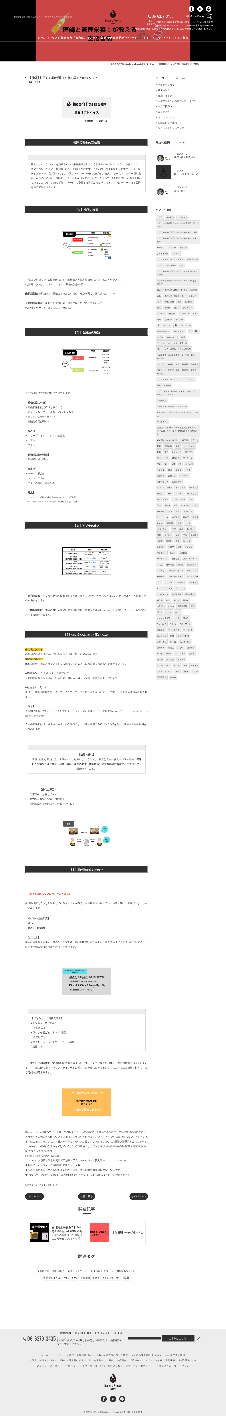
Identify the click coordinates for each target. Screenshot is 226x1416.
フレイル (161, 313)
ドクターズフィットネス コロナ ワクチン (175, 379)
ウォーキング (188, 446)
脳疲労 (171, 647)
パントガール (162, 421)
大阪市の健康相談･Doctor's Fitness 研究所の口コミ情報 (178, 225)
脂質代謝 (168, 319)
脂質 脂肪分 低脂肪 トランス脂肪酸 (174, 349)
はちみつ (189, 463)
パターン (179, 493)
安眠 (185, 535)
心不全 (195, 671)
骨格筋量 (172, 313)
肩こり (195, 440)
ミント (188, 523)
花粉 (192, 606)
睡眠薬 (180, 564)
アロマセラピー (191, 576)
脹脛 (172, 635)
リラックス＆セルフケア (171, 128)
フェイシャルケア (164, 671)
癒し (168, 600)
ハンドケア (180, 653)
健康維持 (194, 665)
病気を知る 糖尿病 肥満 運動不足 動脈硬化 (177, 364)
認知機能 (190, 647)
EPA (190, 331)
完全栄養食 (176, 481)
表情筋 (173, 677)
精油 (179, 546)
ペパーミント (162, 529)
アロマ (171, 546)
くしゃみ (168, 582)
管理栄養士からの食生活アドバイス (41, 1184)
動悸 (177, 671)
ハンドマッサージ (164, 653)
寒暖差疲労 (182, 606)
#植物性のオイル (126, 1271)
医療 (177, 541)
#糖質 (96, 1277)
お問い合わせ (192, 259)
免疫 (159, 319)
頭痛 (179, 523)
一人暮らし (191, 493)
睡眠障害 (170, 564)
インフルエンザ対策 (189, 505)
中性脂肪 (179, 319)
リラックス (188, 511)
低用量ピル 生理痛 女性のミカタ (172, 406)
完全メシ (172, 475)
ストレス (187, 541)
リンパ (173, 624)
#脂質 (126, 1277)
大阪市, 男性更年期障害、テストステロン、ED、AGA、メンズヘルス (177, 393)
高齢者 (167, 505)
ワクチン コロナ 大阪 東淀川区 (172, 343)
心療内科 (161, 546)
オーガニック (162, 558)
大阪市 (160, 217)
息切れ (186, 671)
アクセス (176, 253)
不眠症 (160, 564)
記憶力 (191, 653)
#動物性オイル (52, 1277)
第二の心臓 (161, 635)
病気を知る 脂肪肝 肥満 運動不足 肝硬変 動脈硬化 (177, 372)
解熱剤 (169, 541)
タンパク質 (187, 307)
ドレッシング (172, 337)
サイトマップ (181, 1365)
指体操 (160, 659)
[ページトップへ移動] (200, 1338)
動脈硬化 (194, 535)
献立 (170, 493)
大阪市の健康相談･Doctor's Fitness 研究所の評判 (177, 232)
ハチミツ (161, 469)
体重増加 (170, 523)
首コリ (186, 618)
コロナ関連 (164, 111)
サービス (161, 247)
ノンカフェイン (178, 499)
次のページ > (139, 1196)
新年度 (177, 665)
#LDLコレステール (77, 1271)
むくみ (160, 523)
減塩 (159, 295)
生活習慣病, (162, 400)
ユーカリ (161, 570)
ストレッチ (176, 452)
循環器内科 (161, 677)
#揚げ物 (85, 1277)
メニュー (172, 247)
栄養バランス (162, 481)
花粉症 (195, 517)
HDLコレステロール (183, 325)
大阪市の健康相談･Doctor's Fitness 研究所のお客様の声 (178, 240)
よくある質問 (162, 253)
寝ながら (189, 452)
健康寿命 (161, 647)
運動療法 (161, 629)
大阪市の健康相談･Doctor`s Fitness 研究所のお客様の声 (177, 282)
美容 (174, 529)
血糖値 (167, 307)
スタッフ (183, 247)
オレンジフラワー (164, 618)
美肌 (177, 511)
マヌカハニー (162, 463)
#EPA (66, 1277)
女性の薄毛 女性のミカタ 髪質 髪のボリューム (177, 414)
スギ (159, 582)
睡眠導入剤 (191, 564)
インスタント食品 (164, 487)
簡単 (177, 446)
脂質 (183, 337)
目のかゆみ (180, 582)
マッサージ (188, 457)
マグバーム (188, 629)
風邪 (159, 535)
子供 (159, 505)
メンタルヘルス (166, 117)
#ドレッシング (111, 1277)
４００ (188, 469)
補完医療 (192, 582)
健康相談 (170, 217)
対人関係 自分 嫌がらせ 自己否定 (173, 440)
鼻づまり (190, 529)
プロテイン (184, 313)
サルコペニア (185, 641)
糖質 (159, 307)
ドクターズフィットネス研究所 (170, 259)
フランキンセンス (175, 570)
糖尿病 (177, 307)
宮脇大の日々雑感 (167, 122)
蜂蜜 (170, 469)
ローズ (168, 612)
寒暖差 (160, 600)
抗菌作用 (161, 475)
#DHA (74, 1277)
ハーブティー (162, 499)
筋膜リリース (162, 457)
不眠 (185, 665)
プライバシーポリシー (166, 265)
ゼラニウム (180, 588)
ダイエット (184, 475)
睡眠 (177, 535)
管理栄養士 (169, 301)
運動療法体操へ (193, 16)
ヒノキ (173, 552)
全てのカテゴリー (167, 84)
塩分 (159, 301)
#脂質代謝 (44, 1271)
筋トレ (195, 313)
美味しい (161, 493)
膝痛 (159, 452)
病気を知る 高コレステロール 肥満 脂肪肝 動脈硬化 (177, 356)
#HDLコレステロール (102, 1271)
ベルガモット (162, 594)
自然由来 (183, 552)
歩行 (166, 452)
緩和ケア (181, 659)
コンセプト (182, 217)
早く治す (168, 535)
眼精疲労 (176, 457)
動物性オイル (179, 331)
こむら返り (161, 641)
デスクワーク (185, 624)
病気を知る (164, 90)
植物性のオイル (163, 331)
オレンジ (189, 546)
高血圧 (186, 517)
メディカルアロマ (190, 558)
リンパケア (161, 624)
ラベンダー (191, 570)
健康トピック (165, 95)
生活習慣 (189, 301)
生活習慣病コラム (167, 106)
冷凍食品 (192, 487)
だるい (180, 647)
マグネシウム (173, 629)
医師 (179, 301)
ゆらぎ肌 (161, 606)
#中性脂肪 (58, 1271)
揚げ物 (160, 337)
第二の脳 (170, 659)
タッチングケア (163, 665)
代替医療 (176, 558)
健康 (176, 505)
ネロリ (178, 612)
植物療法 (161, 576)
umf (173, 463)
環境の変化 (189, 594)
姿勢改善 (168, 446)
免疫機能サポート (164, 511)
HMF (180, 463)
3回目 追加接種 (164, 385)
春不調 (173, 641)
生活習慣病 (176, 594)
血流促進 (176, 517)
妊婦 (190, 499)
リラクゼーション (164, 588)
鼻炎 (181, 529)
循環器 (160, 541)
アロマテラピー (174, 576)
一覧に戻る (86, 1196)
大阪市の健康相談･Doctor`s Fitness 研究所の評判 (177, 289)
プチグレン (161, 552)
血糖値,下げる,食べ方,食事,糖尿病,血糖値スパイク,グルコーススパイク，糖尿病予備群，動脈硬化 (177, 430)
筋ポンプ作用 (183, 635)
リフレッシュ (162, 517)
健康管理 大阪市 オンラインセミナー (181, 295)
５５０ (178, 469)
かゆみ (171, 606)
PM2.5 (159, 612)
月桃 (177, 618)
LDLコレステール (164, 325)
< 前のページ (35, 1196)
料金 (181, 265)
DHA (196, 331)
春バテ (177, 600)
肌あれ (186, 600)
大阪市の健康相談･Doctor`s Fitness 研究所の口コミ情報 (177, 273)
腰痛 (159, 446)
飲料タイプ (180, 487)
